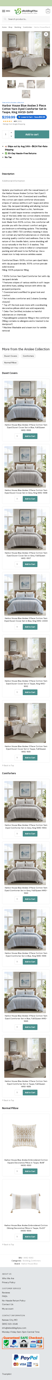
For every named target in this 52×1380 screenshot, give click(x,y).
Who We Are (8, 1278)
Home (4, 27)
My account (7, 1308)
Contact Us (7, 1304)
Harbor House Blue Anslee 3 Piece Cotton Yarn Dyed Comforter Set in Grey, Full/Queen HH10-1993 (26, 890)
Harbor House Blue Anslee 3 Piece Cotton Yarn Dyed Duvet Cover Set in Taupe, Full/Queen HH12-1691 (26, 749)
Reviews (6, 1292)
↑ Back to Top (8, 765)
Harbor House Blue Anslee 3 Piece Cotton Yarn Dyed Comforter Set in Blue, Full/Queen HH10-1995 (26, 1018)
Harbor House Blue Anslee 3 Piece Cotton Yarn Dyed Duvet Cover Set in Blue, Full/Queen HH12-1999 (26, 427)
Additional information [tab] (13, 180)
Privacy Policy (8, 1282)
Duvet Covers (10, 356)
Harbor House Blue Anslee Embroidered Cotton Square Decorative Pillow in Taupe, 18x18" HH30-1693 (26, 1163)
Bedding (18, 27)
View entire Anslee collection (13, 102)
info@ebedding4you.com (14, 1328)
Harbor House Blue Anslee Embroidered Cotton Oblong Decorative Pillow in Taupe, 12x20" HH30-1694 (26, 1228)
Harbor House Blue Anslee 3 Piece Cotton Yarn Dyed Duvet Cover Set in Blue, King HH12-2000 (26, 619)
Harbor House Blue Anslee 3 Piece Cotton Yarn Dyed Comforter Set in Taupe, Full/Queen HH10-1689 (26, 1084)
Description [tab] (8, 173)
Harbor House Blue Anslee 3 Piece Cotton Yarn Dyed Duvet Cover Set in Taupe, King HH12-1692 (26, 684)
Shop (10, 27)
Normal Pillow (10, 362)
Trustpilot (7, 1374)
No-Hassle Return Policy (13, 1300)
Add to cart (32, 134)
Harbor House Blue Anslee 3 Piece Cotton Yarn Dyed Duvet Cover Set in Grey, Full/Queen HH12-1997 (26, 555)
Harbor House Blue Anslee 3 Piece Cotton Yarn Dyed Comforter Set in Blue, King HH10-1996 (26, 954)
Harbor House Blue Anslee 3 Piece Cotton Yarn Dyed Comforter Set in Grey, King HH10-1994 (26, 826)
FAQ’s (4, 1296)
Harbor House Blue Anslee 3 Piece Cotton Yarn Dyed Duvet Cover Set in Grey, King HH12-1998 (26, 491)
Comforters (27, 27)
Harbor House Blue (29, 1264)
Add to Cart (30, 436)
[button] (46, 34)
